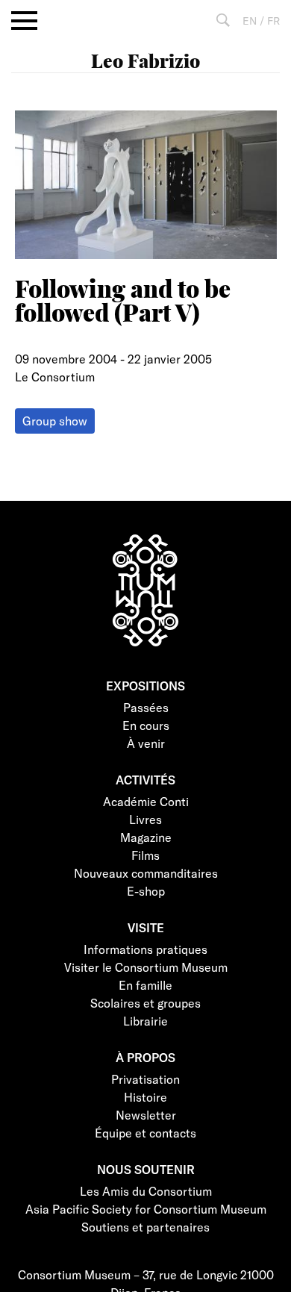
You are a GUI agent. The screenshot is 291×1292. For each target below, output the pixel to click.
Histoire (145, 1097)
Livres (145, 819)
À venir (146, 743)
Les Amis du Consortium (146, 1191)
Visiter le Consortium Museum (146, 967)
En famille (145, 985)
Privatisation (145, 1079)
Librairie (145, 1021)
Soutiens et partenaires (145, 1227)
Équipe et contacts (145, 1133)
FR (273, 20)
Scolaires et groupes (145, 1003)
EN (249, 20)
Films (145, 855)
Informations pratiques (145, 949)
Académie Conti (146, 801)
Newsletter (146, 1115)
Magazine (146, 837)
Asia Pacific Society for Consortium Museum (145, 1209)
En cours (145, 725)
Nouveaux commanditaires (146, 873)
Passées (146, 707)
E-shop (146, 891)
